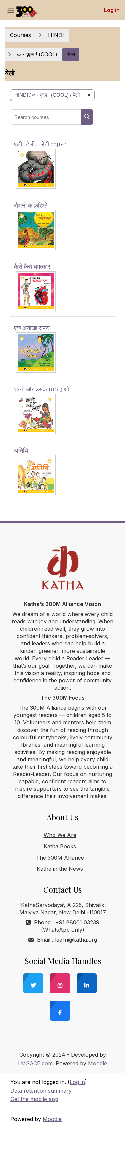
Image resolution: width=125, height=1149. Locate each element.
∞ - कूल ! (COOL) (37, 54)
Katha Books (60, 846)
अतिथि (21, 450)
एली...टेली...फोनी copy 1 (40, 144)
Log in (112, 10)
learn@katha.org (76, 939)
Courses (20, 35)
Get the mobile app (34, 1099)
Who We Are (60, 835)
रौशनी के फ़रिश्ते (31, 205)
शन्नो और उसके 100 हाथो (41, 389)
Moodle (97, 1063)
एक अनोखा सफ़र (32, 328)
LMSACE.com (35, 1063)
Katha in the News (60, 868)
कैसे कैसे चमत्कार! (33, 266)
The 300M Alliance (60, 857)
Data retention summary (41, 1090)
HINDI (56, 35)
